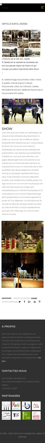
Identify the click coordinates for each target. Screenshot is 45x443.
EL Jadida (6, 79)
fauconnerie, (24, 79)
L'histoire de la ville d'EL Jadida (16, 59)
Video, (33, 79)
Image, (14, 79)
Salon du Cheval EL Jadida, (26, 86)
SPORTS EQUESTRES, (22, 298)
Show (7, 129)
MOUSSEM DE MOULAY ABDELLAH (16, 89)
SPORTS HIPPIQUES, (10, 301)
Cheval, (14, 83)
